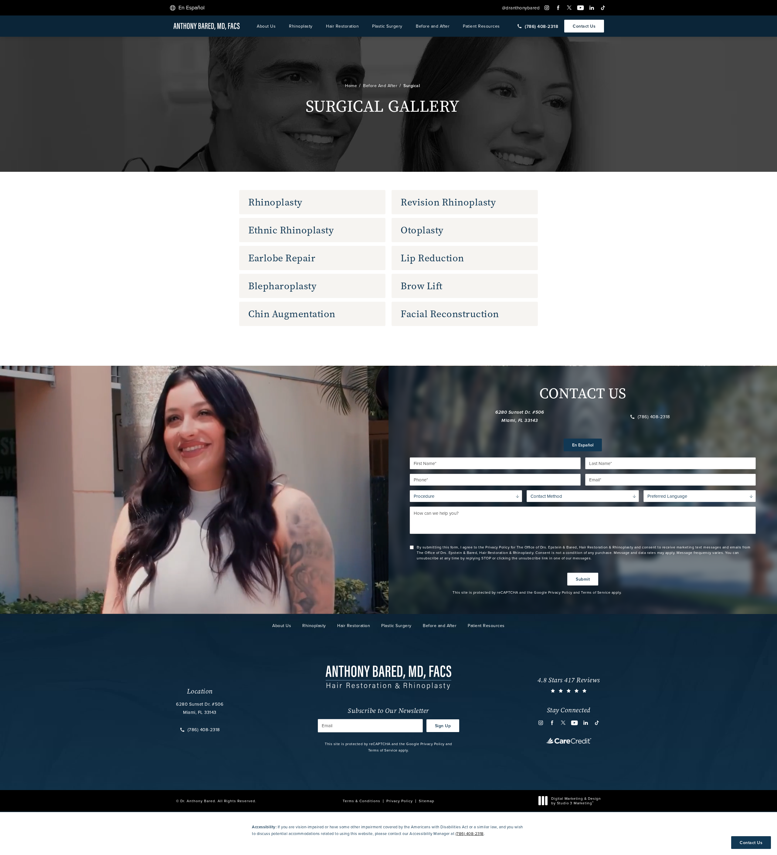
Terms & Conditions (361, 800)
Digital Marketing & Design (576, 801)
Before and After (433, 26)
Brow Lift (422, 286)
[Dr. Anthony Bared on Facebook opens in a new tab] (558, 8)
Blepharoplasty (282, 286)
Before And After (380, 86)
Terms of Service (595, 592)
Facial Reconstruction (450, 313)
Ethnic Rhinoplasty (291, 230)
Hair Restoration (342, 26)
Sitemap (426, 800)
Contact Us (584, 26)
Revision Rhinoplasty (448, 202)
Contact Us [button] (751, 843)
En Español (582, 445)
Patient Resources (481, 26)
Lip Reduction (432, 258)
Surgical (411, 86)
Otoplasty (422, 230)
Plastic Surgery (387, 26)
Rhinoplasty (301, 26)
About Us (266, 26)
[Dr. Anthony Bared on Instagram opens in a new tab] (547, 8)
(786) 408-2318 (654, 416)
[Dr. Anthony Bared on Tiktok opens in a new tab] (603, 8)
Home (351, 86)
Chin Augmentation (291, 313)
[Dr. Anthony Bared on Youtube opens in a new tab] (580, 8)
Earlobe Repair (281, 258)
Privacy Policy (560, 592)
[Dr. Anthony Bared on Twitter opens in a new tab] (569, 8)
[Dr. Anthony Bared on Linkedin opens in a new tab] (592, 8)
